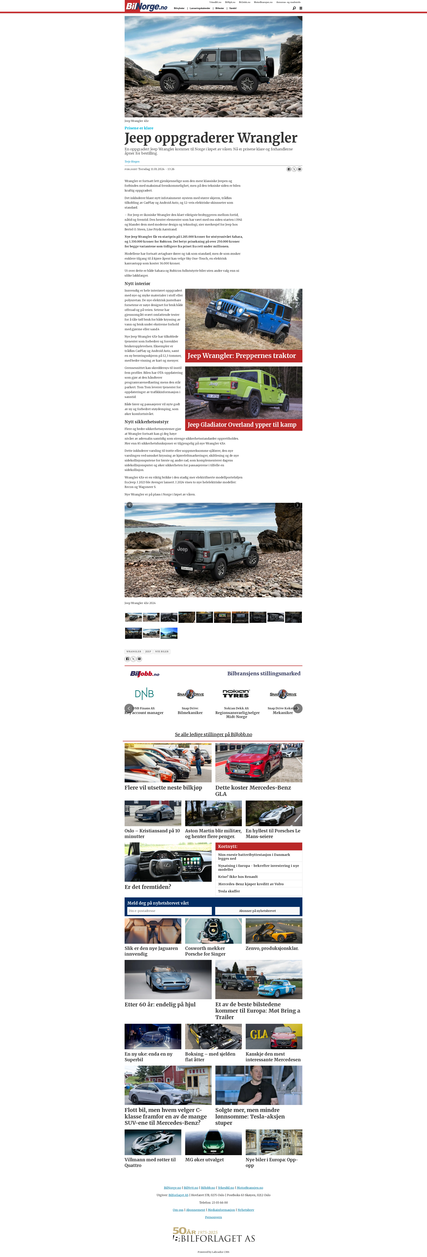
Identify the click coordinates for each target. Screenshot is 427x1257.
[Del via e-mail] (299, 169)
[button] (129, 708)
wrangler (133, 651)
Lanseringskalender (200, 8)
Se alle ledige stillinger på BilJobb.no (213, 734)
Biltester (220, 8)
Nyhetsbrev (246, 1210)
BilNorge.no (172, 1188)
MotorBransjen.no (263, 2)
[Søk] (294, 8)
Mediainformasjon (221, 1210)
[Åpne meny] (301, 8)
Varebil (233, 8)
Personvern (213, 1217)
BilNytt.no (230, 2)
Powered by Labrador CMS (213, 1251)
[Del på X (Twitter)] (294, 169)
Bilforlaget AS (178, 1195)
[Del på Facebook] (288, 169)
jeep (148, 651)
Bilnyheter (179, 8)
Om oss (178, 1210)
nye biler (161, 651)
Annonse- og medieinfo (288, 2)
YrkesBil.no (215, 2)
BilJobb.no (244, 2)
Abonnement (195, 1210)
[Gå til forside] (146, 6)
